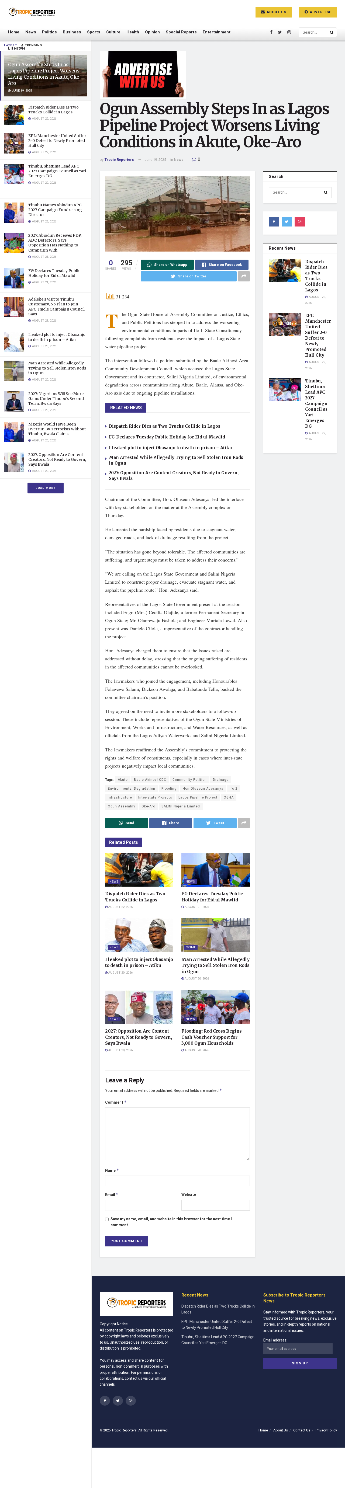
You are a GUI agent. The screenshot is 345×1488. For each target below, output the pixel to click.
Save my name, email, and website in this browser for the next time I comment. (171, 1222)
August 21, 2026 (196, 907)
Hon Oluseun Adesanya (203, 788)
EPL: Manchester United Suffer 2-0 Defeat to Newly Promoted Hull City (57, 140)
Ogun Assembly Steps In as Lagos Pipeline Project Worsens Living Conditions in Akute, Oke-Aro (45, 74)
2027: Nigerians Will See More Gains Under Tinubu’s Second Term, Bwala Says (56, 398)
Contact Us (301, 1430)
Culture (113, 32)
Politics (49, 32)
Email (112, 1195)
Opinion (152, 32)
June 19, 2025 (155, 159)
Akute (123, 779)
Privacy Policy (326, 1430)
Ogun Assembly (121, 806)
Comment (116, 1102)
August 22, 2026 (120, 907)
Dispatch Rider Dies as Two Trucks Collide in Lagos (53, 109)
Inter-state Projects (155, 797)
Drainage (221, 779)
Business (72, 32)
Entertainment (216, 32)
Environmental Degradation (131, 788)
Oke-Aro (148, 806)
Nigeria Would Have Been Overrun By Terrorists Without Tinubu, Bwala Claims (57, 429)
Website (188, 1194)
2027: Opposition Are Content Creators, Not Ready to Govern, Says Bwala (57, 459)
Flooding (169, 788)
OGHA (229, 797)
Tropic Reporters (119, 159)
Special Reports (181, 32)
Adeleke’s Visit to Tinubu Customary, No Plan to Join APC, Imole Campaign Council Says (56, 306)
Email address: (275, 1340)
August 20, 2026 (120, 972)
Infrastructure (120, 797)
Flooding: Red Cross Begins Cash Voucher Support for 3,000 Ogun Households (211, 1037)
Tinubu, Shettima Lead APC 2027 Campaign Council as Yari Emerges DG (57, 171)
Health (132, 32)
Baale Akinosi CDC (150, 779)
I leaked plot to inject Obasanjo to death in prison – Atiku (56, 337)
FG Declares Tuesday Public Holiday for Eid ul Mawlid (54, 273)
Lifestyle (17, 48)
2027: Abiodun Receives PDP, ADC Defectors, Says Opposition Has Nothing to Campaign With (54, 243)
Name (112, 1170)
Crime (191, 947)
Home (13, 32)
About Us (275, 12)
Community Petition (189, 779)
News (30, 32)
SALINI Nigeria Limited (180, 806)
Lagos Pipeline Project (198, 797)
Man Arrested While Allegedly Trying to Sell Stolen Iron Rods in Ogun (57, 368)
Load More (46, 488)
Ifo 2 (233, 788)
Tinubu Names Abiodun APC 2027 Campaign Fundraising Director (55, 210)
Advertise (320, 12)
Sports (93, 32)
